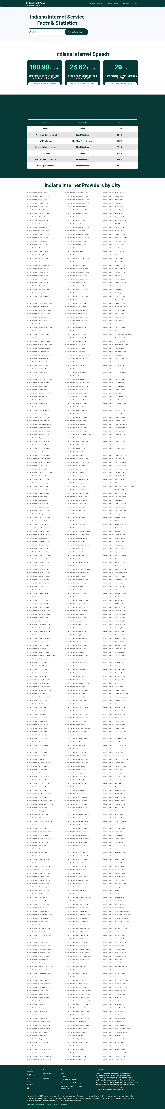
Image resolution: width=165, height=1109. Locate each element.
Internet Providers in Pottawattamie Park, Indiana (117, 334)
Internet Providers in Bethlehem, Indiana (38, 324)
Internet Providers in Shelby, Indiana (113, 565)
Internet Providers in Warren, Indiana (113, 880)
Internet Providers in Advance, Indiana (38, 196)
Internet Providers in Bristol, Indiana (37, 400)
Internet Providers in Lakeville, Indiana (76, 500)
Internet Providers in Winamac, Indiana (114, 990)
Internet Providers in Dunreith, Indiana (38, 783)
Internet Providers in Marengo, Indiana (76, 645)
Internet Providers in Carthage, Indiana (38, 507)
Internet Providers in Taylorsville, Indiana (114, 724)
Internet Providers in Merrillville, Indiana (76, 714)
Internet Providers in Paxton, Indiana (113, 255)
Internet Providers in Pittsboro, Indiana (114, 296)
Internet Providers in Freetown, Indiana (38, 977)
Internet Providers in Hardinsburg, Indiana (77, 258)
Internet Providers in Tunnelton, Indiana (114, 773)
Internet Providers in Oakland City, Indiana (77, 1025)
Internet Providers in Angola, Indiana (37, 237)
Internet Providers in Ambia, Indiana (37, 220)
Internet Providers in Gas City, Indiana (38, 1008)
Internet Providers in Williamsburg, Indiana (115, 983)
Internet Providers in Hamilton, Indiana (76, 241)
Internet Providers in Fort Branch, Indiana (39, 925)
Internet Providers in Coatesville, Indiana (38, 614)
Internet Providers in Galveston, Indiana (38, 997)
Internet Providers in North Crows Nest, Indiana (78, 990)
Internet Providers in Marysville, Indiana (76, 666)
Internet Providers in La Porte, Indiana (76, 469)
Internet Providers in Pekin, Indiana (113, 258)
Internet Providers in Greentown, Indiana (76, 210)
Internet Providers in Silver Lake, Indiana (114, 593)
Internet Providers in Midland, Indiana (75, 745)
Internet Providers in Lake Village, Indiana (77, 493)
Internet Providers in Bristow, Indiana (37, 403)
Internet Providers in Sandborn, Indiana (114, 507)
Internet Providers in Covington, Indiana (38, 659)
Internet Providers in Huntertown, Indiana (77, 355)
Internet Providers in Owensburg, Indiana (114, 217)
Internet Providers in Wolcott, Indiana (113, 1015)
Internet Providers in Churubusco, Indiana (39, 565)
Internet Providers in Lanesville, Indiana (76, 507)
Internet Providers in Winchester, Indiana (114, 994)
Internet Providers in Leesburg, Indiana (76, 541)
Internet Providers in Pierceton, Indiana (114, 286)
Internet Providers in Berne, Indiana (37, 317)
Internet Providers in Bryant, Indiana (37, 438)
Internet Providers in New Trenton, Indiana (77, 952)
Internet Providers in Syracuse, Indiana (114, 717)
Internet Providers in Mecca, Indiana (75, 686)
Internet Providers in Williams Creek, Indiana (115, 980)
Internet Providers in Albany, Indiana (37, 206)
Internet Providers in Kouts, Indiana (75, 455)
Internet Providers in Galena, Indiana (37, 994)
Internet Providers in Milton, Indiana (75, 773)
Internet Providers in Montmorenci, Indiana (77, 821)
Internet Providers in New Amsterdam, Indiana (78, 897)
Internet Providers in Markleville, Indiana (76, 655)
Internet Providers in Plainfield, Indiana (114, 300)
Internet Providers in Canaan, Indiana (37, 486)
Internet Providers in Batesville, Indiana (38, 296)
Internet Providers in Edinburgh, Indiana (38, 818)
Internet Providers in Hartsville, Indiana (76, 275)
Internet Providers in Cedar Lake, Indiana (39, 521)
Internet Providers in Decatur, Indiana (38, 728)
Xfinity (29, 1088)
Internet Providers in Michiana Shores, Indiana (78, 728)
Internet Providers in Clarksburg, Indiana (38, 576)
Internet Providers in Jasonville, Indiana (76, 386)
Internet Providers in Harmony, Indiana (76, 265)
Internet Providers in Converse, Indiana (38, 641)
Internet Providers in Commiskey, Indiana (38, 635)
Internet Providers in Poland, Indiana (113, 313)
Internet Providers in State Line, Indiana (114, 659)
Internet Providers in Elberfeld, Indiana (38, 825)
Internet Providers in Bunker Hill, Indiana (38, 448)
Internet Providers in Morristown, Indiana (76, 849)
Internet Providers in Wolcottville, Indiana (115, 1018)
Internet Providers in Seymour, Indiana (114, 552)
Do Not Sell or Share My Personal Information (72, 1087)
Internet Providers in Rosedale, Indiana (114, 441)
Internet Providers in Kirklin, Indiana (75, 438)
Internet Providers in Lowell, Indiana (75, 614)
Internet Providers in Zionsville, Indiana (114, 1059)
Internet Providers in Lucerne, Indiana (75, 617)
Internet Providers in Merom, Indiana (75, 711)
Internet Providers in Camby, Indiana (37, 476)
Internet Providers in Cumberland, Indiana (39, 697)
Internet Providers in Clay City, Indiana (38, 583)
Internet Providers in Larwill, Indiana (75, 521)
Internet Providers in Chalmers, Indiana (38, 541)
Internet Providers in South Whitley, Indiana (115, 621)
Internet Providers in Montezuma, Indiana (76, 811)
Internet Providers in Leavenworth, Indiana (77, 534)
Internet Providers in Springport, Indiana (114, 645)
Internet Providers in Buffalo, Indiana (37, 445)
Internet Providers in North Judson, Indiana (77, 994)
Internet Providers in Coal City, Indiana (38, 607)
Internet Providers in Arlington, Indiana (38, 251)
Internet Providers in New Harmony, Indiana (77, 914)
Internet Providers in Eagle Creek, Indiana (39, 793)
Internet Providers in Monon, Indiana (75, 790)
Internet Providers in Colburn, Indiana (37, 617)
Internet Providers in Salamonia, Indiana (114, 496)
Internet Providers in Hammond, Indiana (76, 248)
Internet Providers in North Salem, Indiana (77, 1004)
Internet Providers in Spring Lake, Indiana (115, 641)
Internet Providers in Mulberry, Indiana (76, 863)
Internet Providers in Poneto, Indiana (113, 317)
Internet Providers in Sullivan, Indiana (113, 686)
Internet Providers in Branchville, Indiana (38, 382)
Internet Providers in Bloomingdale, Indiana (39, 344)
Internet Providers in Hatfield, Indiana (76, 279)
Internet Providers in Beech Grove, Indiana (39, 310)
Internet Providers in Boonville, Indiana (38, 362)
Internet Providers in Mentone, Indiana (76, 704)
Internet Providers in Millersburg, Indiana (76, 759)
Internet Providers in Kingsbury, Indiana (76, 431)
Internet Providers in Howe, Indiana (75, 348)
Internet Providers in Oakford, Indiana (76, 1021)
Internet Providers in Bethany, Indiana (38, 320)
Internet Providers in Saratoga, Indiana (114, 514)
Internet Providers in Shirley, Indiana (113, 583)
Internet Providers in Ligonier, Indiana (76, 576)
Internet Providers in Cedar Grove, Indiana (39, 517)
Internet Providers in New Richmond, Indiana (77, 942)
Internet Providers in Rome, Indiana (113, 431)
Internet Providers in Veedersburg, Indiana (115, 828)
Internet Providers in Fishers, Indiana (37, 901)
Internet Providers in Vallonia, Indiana (113, 818)
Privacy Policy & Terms (68, 1079)
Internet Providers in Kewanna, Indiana (76, 417)
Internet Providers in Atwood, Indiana (38, 265)
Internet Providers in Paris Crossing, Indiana (115, 237)
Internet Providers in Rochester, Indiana (114, 414)
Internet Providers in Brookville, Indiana (38, 420)
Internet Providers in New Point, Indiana (76, 939)
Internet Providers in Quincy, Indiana (113, 355)
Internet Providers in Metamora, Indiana (76, 717)
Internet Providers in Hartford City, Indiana (77, 272)
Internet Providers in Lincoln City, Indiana (76, 579)
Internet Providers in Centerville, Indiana (38, 534)
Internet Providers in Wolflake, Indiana (114, 1021)
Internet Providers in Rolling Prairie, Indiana (115, 427)
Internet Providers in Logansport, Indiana (77, 600)
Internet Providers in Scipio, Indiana (113, 527)
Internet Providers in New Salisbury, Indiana (77, 949)
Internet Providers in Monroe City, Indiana (77, 797)
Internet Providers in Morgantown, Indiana (77, 838)
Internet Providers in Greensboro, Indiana (77, 203)
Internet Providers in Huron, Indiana (75, 365)
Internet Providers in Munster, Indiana (75, 869)
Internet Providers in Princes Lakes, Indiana (115, 344)
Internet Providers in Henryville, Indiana (76, 306)
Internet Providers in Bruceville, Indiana (38, 434)
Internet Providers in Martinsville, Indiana (76, 662)
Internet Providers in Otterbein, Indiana (114, 210)
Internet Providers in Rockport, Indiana (114, 417)
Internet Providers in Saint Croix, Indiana (114, 476)
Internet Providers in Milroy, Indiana (75, 769)
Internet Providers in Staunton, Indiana (114, 662)
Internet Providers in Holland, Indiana (75, 331)
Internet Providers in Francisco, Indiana (38, 952)
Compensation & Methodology (71, 1083)
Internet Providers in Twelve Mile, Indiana (114, 776)
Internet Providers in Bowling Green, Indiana (39, 379)
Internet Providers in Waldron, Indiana (113, 859)
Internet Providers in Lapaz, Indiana (75, 514)
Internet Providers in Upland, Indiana (113, 807)
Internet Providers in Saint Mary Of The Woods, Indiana (118, 486)
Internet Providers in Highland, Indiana (76, 310)
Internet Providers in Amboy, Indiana (37, 224)
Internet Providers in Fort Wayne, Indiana (38, 928)
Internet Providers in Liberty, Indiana (75, 565)
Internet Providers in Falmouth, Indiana (38, 883)
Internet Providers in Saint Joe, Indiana (114, 479)
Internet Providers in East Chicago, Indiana (39, 800)
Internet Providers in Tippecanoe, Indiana (114, 749)
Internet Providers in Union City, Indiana (114, 790)
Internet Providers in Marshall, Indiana (76, 659)
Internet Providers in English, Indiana (37, 856)
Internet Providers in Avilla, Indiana (37, 279)
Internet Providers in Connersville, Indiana (39, 638)
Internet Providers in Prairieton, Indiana (114, 341)
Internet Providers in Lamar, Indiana (75, 503)
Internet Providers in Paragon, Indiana (114, 234)
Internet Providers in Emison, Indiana (37, 852)
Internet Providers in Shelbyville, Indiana (114, 569)
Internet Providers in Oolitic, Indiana (75, 1049)
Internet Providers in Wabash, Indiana (113, 849)
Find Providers (31, 1075)
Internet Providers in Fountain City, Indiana (39, 935)
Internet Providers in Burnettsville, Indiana (39, 458)
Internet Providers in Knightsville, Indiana (76, 445)
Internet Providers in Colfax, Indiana (37, 621)
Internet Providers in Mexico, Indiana (75, 721)
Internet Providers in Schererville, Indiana (114, 517)
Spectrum (30, 1085)
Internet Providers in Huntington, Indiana (76, 362)
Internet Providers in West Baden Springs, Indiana (117, 911)
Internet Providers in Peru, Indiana (112, 275)
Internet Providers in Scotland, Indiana (114, 531)
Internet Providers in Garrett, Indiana (37, 1001)
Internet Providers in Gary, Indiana (37, 1004)
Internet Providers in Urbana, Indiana (113, 811)
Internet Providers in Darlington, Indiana (38, 721)
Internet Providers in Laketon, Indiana (76, 496)
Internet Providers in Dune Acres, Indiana (38, 776)
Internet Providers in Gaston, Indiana (37, 1011)
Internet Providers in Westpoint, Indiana (114, 942)
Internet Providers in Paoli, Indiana (113, 230)
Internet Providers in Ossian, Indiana (113, 203)
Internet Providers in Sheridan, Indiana (114, 576)
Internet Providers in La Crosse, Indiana (76, 458)
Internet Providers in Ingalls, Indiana (75, 379)
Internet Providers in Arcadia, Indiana (38, 241)
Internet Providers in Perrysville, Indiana (114, 268)
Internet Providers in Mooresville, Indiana (76, 835)
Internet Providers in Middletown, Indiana (76, 742)
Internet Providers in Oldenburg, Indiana (76, 1042)
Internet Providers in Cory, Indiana (37, 648)
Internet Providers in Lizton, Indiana (75, 597)
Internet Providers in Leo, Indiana (74, 548)
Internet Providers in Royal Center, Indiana (115, 455)
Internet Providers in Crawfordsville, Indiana (39, 673)
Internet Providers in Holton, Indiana (75, 334)
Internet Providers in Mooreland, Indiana (76, 828)
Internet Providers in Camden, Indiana (38, 479)
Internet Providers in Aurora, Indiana (37, 272)
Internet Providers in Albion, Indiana (37, 210)
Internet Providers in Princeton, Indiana (114, 348)
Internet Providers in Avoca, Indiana (37, 282)
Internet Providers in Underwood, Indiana (114, 787)
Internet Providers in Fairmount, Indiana (38, 880)
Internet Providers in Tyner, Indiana (113, 780)
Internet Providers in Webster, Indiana (114, 907)
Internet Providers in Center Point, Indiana (39, 527)
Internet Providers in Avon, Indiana (37, 286)
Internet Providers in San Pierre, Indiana (114, 503)
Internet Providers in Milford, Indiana (75, 752)
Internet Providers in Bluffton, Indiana (38, 351)
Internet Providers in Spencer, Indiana (113, 631)
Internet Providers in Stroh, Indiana (113, 683)
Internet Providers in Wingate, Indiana (114, 1004)
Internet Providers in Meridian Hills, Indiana (77, 707)
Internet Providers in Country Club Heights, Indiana (41, 655)
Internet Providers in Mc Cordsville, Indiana (77, 683)
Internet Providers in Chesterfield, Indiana (39, 555)
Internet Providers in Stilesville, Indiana (114, 669)
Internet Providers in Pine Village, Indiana (114, 293)
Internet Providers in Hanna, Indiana (75, 251)
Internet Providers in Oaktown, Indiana (76, 1028)
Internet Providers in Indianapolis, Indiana (77, 376)
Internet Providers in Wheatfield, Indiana (114, 952)
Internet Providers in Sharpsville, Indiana (114, 559)
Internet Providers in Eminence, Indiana (38, 849)
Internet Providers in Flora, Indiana (37, 907)
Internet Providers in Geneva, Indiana (37, 1015)
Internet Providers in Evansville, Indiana (38, 866)
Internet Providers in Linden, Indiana (75, 583)
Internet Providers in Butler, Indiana (37, 465)
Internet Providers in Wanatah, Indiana (114, 876)
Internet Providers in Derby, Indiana (37, 755)
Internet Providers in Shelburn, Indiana (114, 562)
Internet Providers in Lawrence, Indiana (76, 527)
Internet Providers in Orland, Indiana (75, 1059)
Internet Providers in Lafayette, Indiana (76, 479)
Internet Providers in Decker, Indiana (37, 731)
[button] (76, 32)
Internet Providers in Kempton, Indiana (76, 403)
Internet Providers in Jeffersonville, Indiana (77, 393)
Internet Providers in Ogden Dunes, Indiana (77, 1039)
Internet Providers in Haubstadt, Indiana (76, 282)
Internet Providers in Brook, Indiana (37, 407)
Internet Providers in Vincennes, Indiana (114, 845)
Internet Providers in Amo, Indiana (37, 227)
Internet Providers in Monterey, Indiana (76, 807)
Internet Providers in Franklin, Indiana (38, 959)
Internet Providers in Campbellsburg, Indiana (40, 483)
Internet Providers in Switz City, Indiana (114, 714)
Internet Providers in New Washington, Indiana (78, 956)
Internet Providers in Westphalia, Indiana (114, 939)
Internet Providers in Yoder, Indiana (113, 1046)
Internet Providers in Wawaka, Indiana (114, 901)
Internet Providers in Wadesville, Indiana (114, 852)
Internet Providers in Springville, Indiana (114, 648)
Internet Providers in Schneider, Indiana (114, 521)
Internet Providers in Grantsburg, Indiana (39, 1056)
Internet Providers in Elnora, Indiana (37, 842)
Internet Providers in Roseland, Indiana (114, 445)
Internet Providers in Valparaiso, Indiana (114, 821)
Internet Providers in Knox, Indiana (75, 448)
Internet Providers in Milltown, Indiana (76, 766)
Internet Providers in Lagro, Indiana (75, 486)
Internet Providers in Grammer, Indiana (38, 1046)
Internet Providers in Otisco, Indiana (113, 206)
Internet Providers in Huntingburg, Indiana (77, 358)
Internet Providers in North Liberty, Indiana (77, 997)
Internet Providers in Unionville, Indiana (114, 800)
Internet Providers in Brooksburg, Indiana (39, 414)
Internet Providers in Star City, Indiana (114, 655)
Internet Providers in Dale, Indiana (36, 707)
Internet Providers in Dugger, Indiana (37, 773)
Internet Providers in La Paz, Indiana (75, 465)
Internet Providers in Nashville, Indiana (76, 883)
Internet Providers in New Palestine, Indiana (77, 932)
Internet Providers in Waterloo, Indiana (114, 894)
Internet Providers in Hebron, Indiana (75, 293)
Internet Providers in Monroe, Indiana (75, 793)
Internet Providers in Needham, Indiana (76, 890)
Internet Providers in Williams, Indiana (113, 977)
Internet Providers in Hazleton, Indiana (76, 289)
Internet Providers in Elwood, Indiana (37, 845)
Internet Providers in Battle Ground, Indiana (39, 303)
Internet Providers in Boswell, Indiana (37, 372)
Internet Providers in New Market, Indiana (77, 925)
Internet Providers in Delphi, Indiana (37, 738)
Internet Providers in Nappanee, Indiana (76, 880)
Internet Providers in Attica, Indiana (37, 262)
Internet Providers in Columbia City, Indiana (39, 628)
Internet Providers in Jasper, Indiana (75, 389)
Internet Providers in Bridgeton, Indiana (38, 393)
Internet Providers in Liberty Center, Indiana (77, 569)
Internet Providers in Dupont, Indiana (37, 787)
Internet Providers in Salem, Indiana (113, 500)
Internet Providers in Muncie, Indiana (75, 866)
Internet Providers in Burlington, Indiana (38, 455)
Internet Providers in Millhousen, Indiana (76, 762)
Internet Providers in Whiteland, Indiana (114, 963)
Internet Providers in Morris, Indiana (75, 845)
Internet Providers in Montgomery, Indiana (77, 814)
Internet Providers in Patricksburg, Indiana (115, 248)
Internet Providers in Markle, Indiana (75, 652)
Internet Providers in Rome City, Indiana (114, 434)
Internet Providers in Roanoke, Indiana (114, 410)
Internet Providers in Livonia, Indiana (75, 593)
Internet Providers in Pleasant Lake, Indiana (115, 306)
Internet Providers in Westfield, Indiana (114, 935)
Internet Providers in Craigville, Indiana (38, 662)
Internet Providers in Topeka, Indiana (113, 755)
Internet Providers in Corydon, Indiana (38, 652)
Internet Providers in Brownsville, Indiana (38, 431)
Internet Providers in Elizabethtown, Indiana (39, 831)
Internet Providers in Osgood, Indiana (113, 199)
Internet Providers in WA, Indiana (112, 890)
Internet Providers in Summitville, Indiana (114, 700)
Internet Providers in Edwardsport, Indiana (39, 821)
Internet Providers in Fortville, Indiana (38, 932)
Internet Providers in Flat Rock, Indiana (38, 904)
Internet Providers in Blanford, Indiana (38, 338)
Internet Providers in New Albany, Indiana (76, 894)
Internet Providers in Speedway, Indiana (114, 628)
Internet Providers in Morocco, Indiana (76, 842)
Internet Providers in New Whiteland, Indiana (77, 963)
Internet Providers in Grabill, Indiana (37, 1042)
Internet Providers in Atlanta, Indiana (37, 258)
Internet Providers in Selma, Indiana (113, 545)
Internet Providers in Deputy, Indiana (37, 752)
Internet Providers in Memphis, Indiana (76, 700)
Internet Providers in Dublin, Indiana (37, 766)
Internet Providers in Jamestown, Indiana (77, 382)
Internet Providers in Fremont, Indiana (38, 980)
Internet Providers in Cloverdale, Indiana (38, 603)
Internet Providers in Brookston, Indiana (38, 417)
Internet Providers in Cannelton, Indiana (38, 493)
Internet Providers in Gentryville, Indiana (38, 1018)
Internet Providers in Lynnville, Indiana (76, 624)
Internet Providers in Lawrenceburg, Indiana (77, 531)
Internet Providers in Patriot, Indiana (113, 251)
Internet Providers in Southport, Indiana (114, 624)
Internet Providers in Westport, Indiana (114, 945)
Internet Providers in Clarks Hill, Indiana (38, 572)
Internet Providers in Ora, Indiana (74, 1053)
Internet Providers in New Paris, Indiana (76, 935)
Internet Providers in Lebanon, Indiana (76, 538)
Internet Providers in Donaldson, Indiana (38, 762)
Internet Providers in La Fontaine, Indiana (77, 462)
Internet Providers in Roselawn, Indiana (114, 448)
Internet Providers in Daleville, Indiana (38, 711)
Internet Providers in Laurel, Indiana (75, 524)
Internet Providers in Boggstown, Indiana (39, 355)
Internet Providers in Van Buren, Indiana (114, 825)
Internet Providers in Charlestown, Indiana (39, 548)
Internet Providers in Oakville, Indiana (75, 1032)
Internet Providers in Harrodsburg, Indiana (77, 268)
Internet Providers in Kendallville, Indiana (76, 407)
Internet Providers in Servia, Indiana (113, 548)
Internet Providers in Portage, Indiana (114, 320)
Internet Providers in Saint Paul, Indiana (114, 493)
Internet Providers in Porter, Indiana (113, 324)
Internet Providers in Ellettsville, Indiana (38, 838)
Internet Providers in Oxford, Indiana (113, 224)
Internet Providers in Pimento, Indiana (114, 289)
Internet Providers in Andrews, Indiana (38, 234)
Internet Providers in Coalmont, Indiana (38, 610)
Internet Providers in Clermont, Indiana (38, 593)
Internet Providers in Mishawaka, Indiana (76, 776)
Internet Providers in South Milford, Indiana (115, 617)
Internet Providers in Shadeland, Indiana (114, 555)
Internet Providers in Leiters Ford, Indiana (77, 545)
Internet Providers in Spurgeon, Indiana (114, 652)
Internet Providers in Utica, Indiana (113, 814)
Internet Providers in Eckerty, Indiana (37, 811)
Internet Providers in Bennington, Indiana (38, 313)
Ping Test (46, 1078)
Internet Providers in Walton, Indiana (113, 869)
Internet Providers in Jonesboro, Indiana (76, 396)
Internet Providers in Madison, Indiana (76, 638)
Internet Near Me (113, 3)
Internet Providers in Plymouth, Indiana (114, 310)
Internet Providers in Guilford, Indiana (75, 230)
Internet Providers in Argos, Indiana (37, 248)
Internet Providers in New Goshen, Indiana (77, 911)
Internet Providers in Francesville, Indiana (39, 949)
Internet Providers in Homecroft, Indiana (76, 338)
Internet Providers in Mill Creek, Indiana (76, 755)
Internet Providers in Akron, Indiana (37, 199)
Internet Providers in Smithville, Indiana (114, 600)
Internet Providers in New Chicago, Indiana (77, 907)
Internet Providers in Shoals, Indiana (113, 586)
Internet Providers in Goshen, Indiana (37, 1035)
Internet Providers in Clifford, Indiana (37, 597)
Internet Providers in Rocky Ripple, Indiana (115, 424)
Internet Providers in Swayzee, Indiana (114, 707)
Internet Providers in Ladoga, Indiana (75, 476)
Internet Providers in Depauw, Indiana (37, 749)
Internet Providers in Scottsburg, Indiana (114, 534)
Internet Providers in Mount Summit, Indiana (77, 856)
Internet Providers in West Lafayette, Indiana (116, 921)
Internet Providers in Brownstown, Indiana (39, 427)
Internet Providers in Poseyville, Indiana (114, 331)
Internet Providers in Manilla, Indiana (75, 641)
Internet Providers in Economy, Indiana (38, 814)
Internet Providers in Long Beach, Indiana (77, 603)
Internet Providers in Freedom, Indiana (38, 970)
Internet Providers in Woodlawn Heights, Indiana (116, 1028)
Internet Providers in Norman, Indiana (75, 987)
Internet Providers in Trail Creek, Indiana (114, 766)
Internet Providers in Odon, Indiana (75, 1035)
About (63, 1073)
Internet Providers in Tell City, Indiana (113, 728)
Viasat (29, 1081)
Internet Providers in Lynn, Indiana (75, 621)
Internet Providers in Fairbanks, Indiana (38, 873)
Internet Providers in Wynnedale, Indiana (114, 1039)
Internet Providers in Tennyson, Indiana (114, 735)
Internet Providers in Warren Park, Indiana (115, 883)
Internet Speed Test (96, 3)
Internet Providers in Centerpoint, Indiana (39, 531)
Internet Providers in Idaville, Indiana (75, 372)
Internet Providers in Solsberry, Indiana (114, 603)
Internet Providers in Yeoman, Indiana (113, 1042)
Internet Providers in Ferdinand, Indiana (38, 894)
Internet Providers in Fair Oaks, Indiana (38, 869)
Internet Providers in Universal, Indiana (114, 804)
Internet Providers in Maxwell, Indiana (75, 676)
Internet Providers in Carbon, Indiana (37, 496)
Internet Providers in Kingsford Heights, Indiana (78, 434)
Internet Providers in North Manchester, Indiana (78, 1001)
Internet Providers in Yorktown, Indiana (114, 1049)
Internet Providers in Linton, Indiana (75, 586)
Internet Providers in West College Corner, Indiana (117, 914)
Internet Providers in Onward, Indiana (75, 1046)
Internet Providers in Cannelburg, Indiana (39, 490)
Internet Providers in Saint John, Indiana (114, 483)
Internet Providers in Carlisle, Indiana (37, 500)
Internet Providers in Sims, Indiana (113, 597)
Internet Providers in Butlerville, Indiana (38, 469)
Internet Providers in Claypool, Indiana (38, 586)
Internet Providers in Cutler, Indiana (37, 700)
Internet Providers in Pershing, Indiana (114, 272)
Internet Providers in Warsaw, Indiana (113, 887)
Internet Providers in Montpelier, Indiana (76, 825)
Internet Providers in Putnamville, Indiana (114, 351)
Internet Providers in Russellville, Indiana (114, 462)
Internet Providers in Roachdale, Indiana (114, 403)
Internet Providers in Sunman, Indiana (113, 704)
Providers (126, 3)
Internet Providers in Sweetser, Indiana (114, 711)
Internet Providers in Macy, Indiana (75, 635)
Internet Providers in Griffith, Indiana (75, 224)
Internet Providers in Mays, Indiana (75, 679)
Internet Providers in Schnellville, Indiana (114, 524)
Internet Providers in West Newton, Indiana (115, 928)
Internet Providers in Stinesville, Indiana (114, 673)
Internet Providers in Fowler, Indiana (37, 942)
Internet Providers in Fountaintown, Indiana (39, 939)
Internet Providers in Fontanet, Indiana (38, 918)
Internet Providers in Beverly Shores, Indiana (39, 327)
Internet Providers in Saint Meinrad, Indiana (115, 490)
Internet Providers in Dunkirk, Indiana (37, 780)
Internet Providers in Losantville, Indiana (76, 610)
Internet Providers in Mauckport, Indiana (76, 673)
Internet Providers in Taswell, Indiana (113, 721)
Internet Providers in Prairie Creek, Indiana (115, 338)
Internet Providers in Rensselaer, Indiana (114, 376)
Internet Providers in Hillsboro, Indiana (76, 313)
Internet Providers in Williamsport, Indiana (115, 987)
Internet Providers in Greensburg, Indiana (77, 206)
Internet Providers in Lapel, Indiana (75, 517)
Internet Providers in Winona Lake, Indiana (115, 1008)
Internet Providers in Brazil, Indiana (37, 386)
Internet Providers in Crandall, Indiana (38, 666)
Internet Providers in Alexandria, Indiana (38, 213)
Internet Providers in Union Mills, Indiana (114, 793)
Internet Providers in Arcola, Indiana (37, 244)
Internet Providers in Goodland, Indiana (38, 1032)
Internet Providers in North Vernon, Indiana (77, 1011)
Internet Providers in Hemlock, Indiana (76, 303)
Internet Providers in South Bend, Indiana (114, 614)
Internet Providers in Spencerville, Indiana (115, 635)
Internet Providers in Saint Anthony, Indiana (115, 469)
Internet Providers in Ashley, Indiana (37, 255)
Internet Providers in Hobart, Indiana (75, 324)
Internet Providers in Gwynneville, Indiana (76, 234)
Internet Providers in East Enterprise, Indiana (40, 804)
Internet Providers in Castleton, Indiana (38, 510)
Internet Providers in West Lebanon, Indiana (115, 925)
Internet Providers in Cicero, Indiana (37, 569)
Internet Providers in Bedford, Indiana (38, 306)
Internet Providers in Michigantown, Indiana (77, 735)
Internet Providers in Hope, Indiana (75, 344)
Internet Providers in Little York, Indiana (76, 590)
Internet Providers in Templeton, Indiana (114, 731)
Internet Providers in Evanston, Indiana (38, 863)
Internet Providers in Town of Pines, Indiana (115, 759)
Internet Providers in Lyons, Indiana (75, 628)
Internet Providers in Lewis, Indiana (75, 555)
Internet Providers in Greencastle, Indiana (39, 1059)
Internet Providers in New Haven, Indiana (76, 918)
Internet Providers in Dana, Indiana (37, 714)
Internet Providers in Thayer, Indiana (113, 742)
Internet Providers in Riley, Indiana (112, 393)
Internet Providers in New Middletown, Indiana (78, 928)
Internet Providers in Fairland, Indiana (38, 876)
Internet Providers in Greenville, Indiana (76, 213)
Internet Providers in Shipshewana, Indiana (115, 579)
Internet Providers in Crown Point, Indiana (39, 686)
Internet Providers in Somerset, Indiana (114, 607)
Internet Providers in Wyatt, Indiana (113, 1035)
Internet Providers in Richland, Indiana (114, 382)
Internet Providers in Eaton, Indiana (37, 807)
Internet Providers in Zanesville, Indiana (114, 1056)
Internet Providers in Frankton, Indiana (38, 963)
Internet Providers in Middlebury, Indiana (76, 738)
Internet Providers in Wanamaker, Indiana (115, 873)
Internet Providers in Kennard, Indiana (76, 410)
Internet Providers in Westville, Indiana (114, 949)
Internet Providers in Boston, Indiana (37, 369)
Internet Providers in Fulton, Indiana (37, 990)
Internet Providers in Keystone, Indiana (76, 420)
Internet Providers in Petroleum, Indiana (114, 282)
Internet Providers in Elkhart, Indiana (37, 835)
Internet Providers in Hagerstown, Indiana (77, 237)
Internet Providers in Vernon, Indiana (113, 835)
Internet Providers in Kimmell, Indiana (75, 424)
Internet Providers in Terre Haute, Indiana (114, 738)
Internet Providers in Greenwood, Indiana (76, 217)
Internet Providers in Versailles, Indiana (114, 838)
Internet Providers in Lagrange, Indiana (76, 483)
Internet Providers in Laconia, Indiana (76, 472)
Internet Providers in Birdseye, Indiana (38, 334)
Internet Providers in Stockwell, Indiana (114, 676)
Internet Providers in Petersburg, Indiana (114, 279)
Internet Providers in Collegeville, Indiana (38, 624)
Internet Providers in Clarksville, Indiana (38, 579)
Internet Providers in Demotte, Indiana (38, 742)
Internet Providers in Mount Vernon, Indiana (77, 859)
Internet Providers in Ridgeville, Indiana (114, 389)
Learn (135, 3)
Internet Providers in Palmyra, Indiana (113, 227)
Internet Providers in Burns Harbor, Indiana (39, 462)
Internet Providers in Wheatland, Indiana (114, 956)
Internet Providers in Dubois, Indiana (37, 769)
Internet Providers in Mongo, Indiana (75, 787)
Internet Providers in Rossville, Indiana (114, 452)
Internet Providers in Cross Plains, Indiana (39, 679)
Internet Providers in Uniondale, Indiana (114, 797)
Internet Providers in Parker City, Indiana (114, 241)
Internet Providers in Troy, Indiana (112, 769)
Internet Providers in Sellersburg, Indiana (114, 541)
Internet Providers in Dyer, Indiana (36, 790)
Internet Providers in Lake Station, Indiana (77, 490)
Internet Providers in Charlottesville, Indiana (39, 552)
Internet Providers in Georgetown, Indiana (39, 1021)
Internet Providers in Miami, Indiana (75, 724)
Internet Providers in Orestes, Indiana (75, 1056)
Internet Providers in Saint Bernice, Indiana (115, 472)
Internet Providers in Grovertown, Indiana (77, 227)
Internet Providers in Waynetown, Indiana (114, 904)
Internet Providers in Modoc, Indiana (75, 783)
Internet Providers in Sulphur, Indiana (113, 690)
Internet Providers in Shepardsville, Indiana (115, 572)
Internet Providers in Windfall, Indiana (113, 997)
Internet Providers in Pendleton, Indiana (114, 262)
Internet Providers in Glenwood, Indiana (38, 1025)
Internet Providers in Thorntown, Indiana (114, 745)
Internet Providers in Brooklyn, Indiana (38, 410)
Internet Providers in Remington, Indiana (114, 372)
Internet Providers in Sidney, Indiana (113, 590)
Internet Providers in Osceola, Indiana (113, 196)
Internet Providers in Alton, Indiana (37, 217)
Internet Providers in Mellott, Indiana (75, 697)
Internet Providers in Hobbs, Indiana (75, 327)
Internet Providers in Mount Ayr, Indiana (76, 852)
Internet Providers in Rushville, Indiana (114, 458)
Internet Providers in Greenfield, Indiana (76, 196)
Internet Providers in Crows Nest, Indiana (39, 690)
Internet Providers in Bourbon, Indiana (38, 376)
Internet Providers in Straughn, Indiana (114, 679)
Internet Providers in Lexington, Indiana (76, 562)
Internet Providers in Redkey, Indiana (113, 365)
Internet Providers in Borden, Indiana (37, 365)
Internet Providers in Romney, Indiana (113, 438)
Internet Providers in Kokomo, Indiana (76, 452)
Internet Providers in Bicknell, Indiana (37, 331)
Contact (64, 1076)
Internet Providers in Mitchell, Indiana (75, 780)
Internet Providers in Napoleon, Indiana (76, 876)
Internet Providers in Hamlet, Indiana (75, 244)
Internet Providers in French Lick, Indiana (39, 983)
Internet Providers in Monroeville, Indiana (76, 800)
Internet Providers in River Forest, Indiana (115, 400)
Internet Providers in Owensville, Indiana (114, 220)
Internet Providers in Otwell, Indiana (113, 213)
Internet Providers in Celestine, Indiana (38, 524)
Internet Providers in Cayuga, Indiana (37, 514)
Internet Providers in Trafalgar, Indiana (114, 762)
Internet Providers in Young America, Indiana (115, 1053)
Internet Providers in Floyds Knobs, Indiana (39, 914)
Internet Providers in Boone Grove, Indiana (39, 358)
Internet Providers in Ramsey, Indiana (113, 362)
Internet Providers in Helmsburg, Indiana (76, 296)
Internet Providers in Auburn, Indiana (37, 268)
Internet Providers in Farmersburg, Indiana (39, 887)
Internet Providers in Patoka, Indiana (113, 244)
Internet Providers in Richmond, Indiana (114, 386)
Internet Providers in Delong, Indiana (37, 735)
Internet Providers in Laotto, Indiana (75, 510)
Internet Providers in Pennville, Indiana (114, 265)
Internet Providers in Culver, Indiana (37, 693)
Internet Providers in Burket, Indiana (37, 452)
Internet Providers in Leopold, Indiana (76, 552)
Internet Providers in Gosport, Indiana (38, 1039)
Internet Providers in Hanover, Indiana (76, 255)
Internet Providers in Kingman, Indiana (76, 427)
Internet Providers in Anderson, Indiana (38, 230)
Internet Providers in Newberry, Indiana (76, 966)
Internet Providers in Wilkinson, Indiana (114, 973)
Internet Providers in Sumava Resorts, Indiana (116, 697)
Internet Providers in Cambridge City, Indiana (40, 472)
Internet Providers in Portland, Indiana (114, 327)
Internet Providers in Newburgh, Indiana (76, 970)
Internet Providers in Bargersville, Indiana (39, 293)
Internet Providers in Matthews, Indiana (76, 669)
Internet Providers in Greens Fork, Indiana (77, 199)
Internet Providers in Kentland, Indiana (76, 414)
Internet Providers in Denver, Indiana (37, 745)
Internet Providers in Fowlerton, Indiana (38, 945)
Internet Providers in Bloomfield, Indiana (38, 341)
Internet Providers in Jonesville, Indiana (76, 400)
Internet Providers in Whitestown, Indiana (115, 966)
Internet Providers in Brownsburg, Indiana (39, 424)
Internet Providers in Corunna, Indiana (38, 645)
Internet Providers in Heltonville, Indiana (76, 300)
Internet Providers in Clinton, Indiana (37, 600)
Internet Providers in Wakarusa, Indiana (114, 856)
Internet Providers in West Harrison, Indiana (115, 918)
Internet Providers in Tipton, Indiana (113, 752)
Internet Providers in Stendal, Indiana (113, 666)
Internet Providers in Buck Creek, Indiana (38, 441)
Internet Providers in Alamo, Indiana (37, 203)
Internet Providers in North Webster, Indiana (77, 1015)
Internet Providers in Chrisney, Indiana (38, 562)
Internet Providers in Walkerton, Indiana (114, 863)
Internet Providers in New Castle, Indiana (76, 904)
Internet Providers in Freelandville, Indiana (39, 973)
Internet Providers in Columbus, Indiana (38, 631)
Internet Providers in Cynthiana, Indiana (38, 704)
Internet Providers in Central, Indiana (37, 538)
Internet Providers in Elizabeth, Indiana (38, 828)
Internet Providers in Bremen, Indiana (37, 389)
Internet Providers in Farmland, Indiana (38, 890)
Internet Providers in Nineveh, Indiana (75, 980)
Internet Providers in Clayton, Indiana (37, 590)
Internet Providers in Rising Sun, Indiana (114, 396)
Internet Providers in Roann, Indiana (113, 407)
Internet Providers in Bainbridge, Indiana (38, 289)
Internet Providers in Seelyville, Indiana (114, 538)
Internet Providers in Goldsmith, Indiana (38, 1028)
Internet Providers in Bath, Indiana (37, 300)
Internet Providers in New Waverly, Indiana (77, 959)
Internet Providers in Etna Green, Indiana (38, 859)
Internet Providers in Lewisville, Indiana (76, 559)
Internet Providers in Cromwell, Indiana (38, 676)
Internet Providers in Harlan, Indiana (75, 262)
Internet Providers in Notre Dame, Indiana (77, 1018)
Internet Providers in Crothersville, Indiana (39, 683)
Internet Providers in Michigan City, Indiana (77, 731)
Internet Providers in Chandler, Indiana (38, 545)
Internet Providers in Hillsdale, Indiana (76, 317)
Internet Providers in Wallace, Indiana (113, 866)
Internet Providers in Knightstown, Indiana (77, 441)
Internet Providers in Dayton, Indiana (37, 724)
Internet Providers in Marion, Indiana (75, 648)
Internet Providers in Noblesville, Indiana (76, 983)
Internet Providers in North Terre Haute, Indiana (78, 1008)
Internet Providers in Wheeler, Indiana (113, 959)
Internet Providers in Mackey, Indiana (75, 631)
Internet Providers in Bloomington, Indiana (39, 348)
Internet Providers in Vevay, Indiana (113, 842)
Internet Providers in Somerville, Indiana (114, 610)
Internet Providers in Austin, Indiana (37, 275)
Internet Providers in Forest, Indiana (37, 921)
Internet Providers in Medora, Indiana (75, 693)
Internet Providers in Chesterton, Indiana (39, 559)
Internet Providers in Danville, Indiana (37, 717)
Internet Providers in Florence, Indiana (38, 911)
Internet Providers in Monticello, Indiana (76, 818)
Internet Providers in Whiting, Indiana (113, 970)
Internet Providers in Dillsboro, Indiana (38, 759)
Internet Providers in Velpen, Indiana (113, 831)
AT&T (29, 1078)
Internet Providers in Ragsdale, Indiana (114, 358)
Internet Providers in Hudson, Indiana (75, 351)
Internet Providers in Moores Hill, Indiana (76, 831)
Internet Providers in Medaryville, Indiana (76, 690)
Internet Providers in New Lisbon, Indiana (77, 921)
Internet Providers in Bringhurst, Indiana (38, 396)
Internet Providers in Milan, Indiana (75, 749)
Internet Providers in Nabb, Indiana (75, 873)
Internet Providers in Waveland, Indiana (114, 897)
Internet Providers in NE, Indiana (74, 887)
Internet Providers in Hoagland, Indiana (76, 320)
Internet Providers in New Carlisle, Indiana (77, 901)
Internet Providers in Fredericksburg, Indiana (40, 966)
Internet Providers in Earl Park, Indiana (38, 797)
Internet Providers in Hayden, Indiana (75, 286)
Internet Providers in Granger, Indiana (38, 1053)
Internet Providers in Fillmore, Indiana (38, 897)
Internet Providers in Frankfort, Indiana (38, 956)
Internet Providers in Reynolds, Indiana (114, 379)
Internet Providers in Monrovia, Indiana (76, 804)
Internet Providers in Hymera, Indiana (75, 369)
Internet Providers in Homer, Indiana (75, 341)
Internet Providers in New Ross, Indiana (76, 945)
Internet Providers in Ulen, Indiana (112, 783)
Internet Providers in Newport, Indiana (76, 973)
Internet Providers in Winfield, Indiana (113, 1001)
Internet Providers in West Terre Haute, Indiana (116, 932)
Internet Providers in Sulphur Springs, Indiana (116, 693)
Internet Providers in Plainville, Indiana (114, 303)
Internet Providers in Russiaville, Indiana (114, 465)
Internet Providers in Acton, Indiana (37, 192)
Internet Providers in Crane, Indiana (37, 669)
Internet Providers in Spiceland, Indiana (114, 638)
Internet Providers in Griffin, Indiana (75, 220)
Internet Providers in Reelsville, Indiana (114, 369)
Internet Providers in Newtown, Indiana (76, 977)
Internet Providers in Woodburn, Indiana (114, 1025)
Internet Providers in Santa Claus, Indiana (115, 510)
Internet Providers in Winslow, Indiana (113, 1011)
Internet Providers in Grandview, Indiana (38, 1049)
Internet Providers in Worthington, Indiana (115, 1032)
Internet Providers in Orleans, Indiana (113, 192)
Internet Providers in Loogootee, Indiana (76, 607)
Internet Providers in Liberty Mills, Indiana (77, 572)
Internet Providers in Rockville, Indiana (114, 420)
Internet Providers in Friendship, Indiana (38, 987)
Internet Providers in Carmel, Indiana (37, 503)
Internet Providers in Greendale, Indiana (76, 192)
